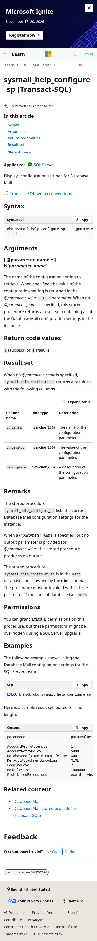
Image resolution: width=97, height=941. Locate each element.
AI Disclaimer (15, 912)
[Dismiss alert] (89, 8)
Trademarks (14, 934)
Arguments (17, 131)
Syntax (13, 124)
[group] (48, 231)
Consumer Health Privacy (25, 926)
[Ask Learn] (80, 65)
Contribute (13, 919)
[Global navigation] (5, 54)
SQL (23, 65)
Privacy (34, 919)
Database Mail (26, 801)
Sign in (87, 54)
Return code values (24, 138)
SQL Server (42, 65)
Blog (71, 912)
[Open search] (74, 54)
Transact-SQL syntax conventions (41, 193)
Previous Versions (46, 912)
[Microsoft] (48, 54)
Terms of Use (66, 926)
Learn (9, 65)
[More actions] (88, 65)
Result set (16, 144)
